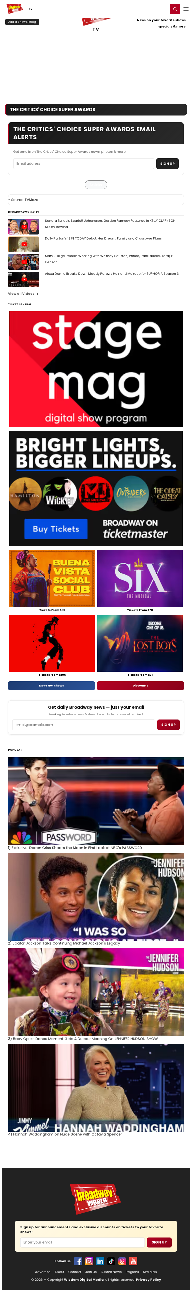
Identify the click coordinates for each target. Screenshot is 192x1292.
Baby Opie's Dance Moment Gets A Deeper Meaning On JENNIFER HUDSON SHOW (83, 1038)
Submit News (111, 1272)
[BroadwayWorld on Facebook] (78, 1261)
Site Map (150, 1272)
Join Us (91, 1272)
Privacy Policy (148, 1279)
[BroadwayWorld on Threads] (122, 1261)
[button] (175, 9)
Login (162, 9)
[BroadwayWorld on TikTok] (111, 1261)
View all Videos (21, 293)
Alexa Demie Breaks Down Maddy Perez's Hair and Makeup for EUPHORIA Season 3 (112, 273)
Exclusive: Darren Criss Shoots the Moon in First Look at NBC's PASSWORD (75, 847)
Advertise (42, 1272)
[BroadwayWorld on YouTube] (133, 1261)
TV (95, 29)
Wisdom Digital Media (84, 1279)
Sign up (168, 724)
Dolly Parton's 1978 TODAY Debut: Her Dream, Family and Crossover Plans (103, 238)
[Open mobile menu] (186, 9)
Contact (74, 1272)
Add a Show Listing (22, 22)
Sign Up (167, 163)
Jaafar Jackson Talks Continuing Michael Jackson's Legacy (64, 943)
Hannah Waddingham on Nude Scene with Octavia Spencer (65, 1134)
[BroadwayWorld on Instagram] (89, 1261)
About (59, 1272)
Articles (96, 184)
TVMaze (31, 199)
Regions (132, 1272)
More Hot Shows (51, 686)
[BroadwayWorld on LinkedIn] (100, 1261)
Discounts (140, 686)
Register (148, 9)
